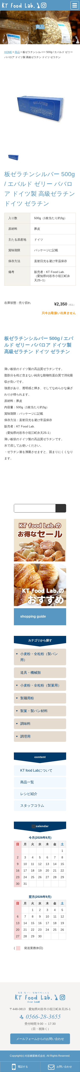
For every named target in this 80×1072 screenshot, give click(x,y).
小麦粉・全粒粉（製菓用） (40, 685)
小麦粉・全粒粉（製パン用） (39, 657)
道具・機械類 (30, 672)
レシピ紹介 (28, 794)
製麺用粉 (27, 698)
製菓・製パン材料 (34, 711)
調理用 (25, 736)
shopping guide (33, 616)
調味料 (25, 723)
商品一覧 (27, 782)
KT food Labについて (36, 770)
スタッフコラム (32, 805)
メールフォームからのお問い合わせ (40, 1039)
